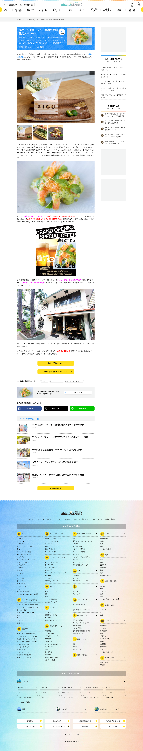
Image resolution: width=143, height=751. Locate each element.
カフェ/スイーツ (22, 565)
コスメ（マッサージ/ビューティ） (56, 573)
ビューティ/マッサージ (57, 557)
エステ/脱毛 (49, 570)
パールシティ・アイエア (91, 697)
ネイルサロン (49, 565)
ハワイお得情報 (39, 47)
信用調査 (103, 644)
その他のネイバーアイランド (109, 709)
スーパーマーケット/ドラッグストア (29, 607)
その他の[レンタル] (51, 620)
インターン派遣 (50, 660)
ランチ (44, 381)
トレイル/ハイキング (24, 652)
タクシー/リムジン (79, 604)
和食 (18, 549)
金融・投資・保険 (111, 581)
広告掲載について (85, 721)
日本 (23, 709)
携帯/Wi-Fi (48, 617)
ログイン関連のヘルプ (113, 721)
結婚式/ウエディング (84, 533)
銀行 (46, 594)
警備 (101, 649)
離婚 (101, 570)
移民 (101, 562)
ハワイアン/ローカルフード (26, 560)
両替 (46, 596)
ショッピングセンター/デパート (27, 604)
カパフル (87, 692)
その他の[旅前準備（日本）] (82, 631)
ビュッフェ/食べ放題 (24, 552)
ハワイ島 (64, 709)
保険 (101, 588)
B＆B (46, 546)
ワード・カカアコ (67, 687)
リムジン (75, 560)
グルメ (24, 533)
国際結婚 (75, 544)
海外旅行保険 (77, 625)
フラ (78, 586)
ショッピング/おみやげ (29, 600)
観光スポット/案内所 (24, 657)
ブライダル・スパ (78, 562)
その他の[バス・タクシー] (81, 610)
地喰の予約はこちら (55, 363)
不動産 (102, 665)
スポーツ (20, 618)
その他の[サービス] (51, 602)
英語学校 (48, 631)
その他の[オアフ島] (24, 702)
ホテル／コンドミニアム (53, 538)
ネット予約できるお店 (26, 5)
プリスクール (49, 633)
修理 (101, 546)
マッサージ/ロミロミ (52, 562)
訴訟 (101, 559)
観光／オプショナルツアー (26, 633)
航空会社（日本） (78, 633)
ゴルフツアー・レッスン (81, 581)
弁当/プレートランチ (24, 554)
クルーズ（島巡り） (51, 552)
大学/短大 (48, 639)
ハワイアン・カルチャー (53, 636)
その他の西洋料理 (23, 591)
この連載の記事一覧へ (55, 488)
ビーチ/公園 (21, 649)
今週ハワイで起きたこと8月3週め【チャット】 (113, 96)
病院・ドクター (82, 639)
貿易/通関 (103, 647)
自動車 (107, 533)
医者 (74, 644)
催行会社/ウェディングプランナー (84, 541)
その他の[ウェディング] (80, 565)
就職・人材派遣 (82, 655)
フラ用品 (75, 591)
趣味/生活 (20, 623)
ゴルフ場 (75, 578)
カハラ (20, 692)
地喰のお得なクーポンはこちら (56, 372)
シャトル (75, 607)
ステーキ (20, 538)
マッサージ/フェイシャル (53, 644)
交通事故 (103, 565)
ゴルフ (79, 570)
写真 (74, 538)
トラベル (103, 610)
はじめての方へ (57, 721)
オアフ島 (25, 681)
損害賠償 (103, 567)
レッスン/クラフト (23, 644)
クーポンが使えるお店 (10, 5)
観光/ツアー (26, 629)
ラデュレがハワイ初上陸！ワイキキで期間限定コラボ (113, 82)
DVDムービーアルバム (52, 591)
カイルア (109, 687)
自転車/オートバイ (51, 615)
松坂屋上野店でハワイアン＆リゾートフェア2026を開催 (115, 136)
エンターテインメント (24, 647)
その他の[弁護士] (105, 575)
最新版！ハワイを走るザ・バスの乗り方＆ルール (115, 129)
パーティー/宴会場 (79, 552)
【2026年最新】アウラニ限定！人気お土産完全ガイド (115, 142)
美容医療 (48, 575)
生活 (101, 615)
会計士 (102, 586)
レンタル (52, 607)
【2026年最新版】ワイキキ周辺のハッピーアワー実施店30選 (115, 115)
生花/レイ (20, 620)
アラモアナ (43, 687)
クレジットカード (106, 591)
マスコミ (103, 628)
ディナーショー (22, 586)
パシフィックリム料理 (24, 546)
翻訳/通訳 (103, 625)
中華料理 (20, 567)
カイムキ (43, 692)
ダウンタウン (44, 697)
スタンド (103, 541)
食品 (18, 615)
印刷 (101, 633)
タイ (18, 575)
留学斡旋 (48, 654)
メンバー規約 (113, 726)
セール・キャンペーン (74, 381)
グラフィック (104, 636)
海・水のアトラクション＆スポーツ (29, 636)
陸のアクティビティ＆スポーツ (27, 639)
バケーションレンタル (52, 541)
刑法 (101, 573)
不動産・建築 (109, 657)
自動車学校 (48, 641)
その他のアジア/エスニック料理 (27, 594)
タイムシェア (49, 544)
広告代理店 (104, 631)
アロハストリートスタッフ (30, 726)
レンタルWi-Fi (77, 628)
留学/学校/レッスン (56, 626)
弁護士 (107, 555)
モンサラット (66, 692)
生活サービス (109, 605)
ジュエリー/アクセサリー (25, 612)
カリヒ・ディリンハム (25, 697)
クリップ (62, 33)
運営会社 (30, 721)
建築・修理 (104, 662)
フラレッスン (77, 594)
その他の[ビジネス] (106, 652)
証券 (101, 594)
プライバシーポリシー (57, 726)
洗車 (101, 544)
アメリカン (20, 544)
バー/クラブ (21, 583)
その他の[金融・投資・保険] (109, 599)
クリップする (78, 392)
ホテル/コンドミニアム (57, 533)
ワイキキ (21, 687)
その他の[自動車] (105, 549)
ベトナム (20, 573)
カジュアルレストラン (24, 562)
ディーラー (104, 538)
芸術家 (102, 641)
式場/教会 (76, 554)
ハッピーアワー (57, 381)
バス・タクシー (82, 599)
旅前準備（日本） (83, 615)
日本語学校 (48, 652)
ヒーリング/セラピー (52, 578)
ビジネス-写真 (105, 639)
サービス (52, 586)
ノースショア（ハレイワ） (92, 687)
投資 (101, 596)
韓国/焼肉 (20, 570)
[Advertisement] (113, 189)
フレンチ (20, 581)
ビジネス (108, 620)
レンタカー (48, 612)
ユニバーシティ (111, 692)
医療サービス (77, 649)
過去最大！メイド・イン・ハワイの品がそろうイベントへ (113, 75)
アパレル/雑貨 (21, 610)
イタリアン (20, 557)
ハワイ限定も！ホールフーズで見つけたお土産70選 (115, 122)
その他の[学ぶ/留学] (51, 657)
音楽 (46, 649)
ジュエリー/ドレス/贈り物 (81, 557)
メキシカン (20, 578)
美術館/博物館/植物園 (24, 655)
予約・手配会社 (50, 549)
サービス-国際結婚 (51, 599)
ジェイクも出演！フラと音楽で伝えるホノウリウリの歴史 (113, 89)
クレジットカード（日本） (81, 623)
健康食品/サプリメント (52, 581)
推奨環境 (85, 726)
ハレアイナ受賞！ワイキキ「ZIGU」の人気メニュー (113, 69)
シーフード (20, 541)
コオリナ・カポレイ (68, 697)
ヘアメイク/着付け (79, 549)
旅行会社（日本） (78, 620)
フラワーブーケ (78, 546)
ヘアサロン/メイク (51, 567)
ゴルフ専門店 (77, 575)
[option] (56, 97)
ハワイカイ (109, 697)
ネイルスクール (50, 647)
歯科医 (75, 646)
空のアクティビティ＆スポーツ (27, 641)
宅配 (18, 589)
